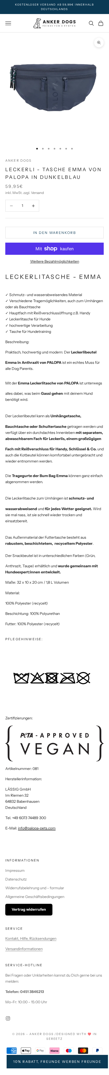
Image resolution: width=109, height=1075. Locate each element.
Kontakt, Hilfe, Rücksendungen (30, 938)
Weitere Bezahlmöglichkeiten (54, 261)
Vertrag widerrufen (29, 909)
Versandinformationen (24, 948)
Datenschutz (16, 879)
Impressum (15, 870)
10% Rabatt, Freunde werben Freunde (57, 1061)
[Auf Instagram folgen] (8, 1018)
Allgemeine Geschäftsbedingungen (34, 896)
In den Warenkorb (54, 232)
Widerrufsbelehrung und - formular (34, 888)
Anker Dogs (18, 160)
